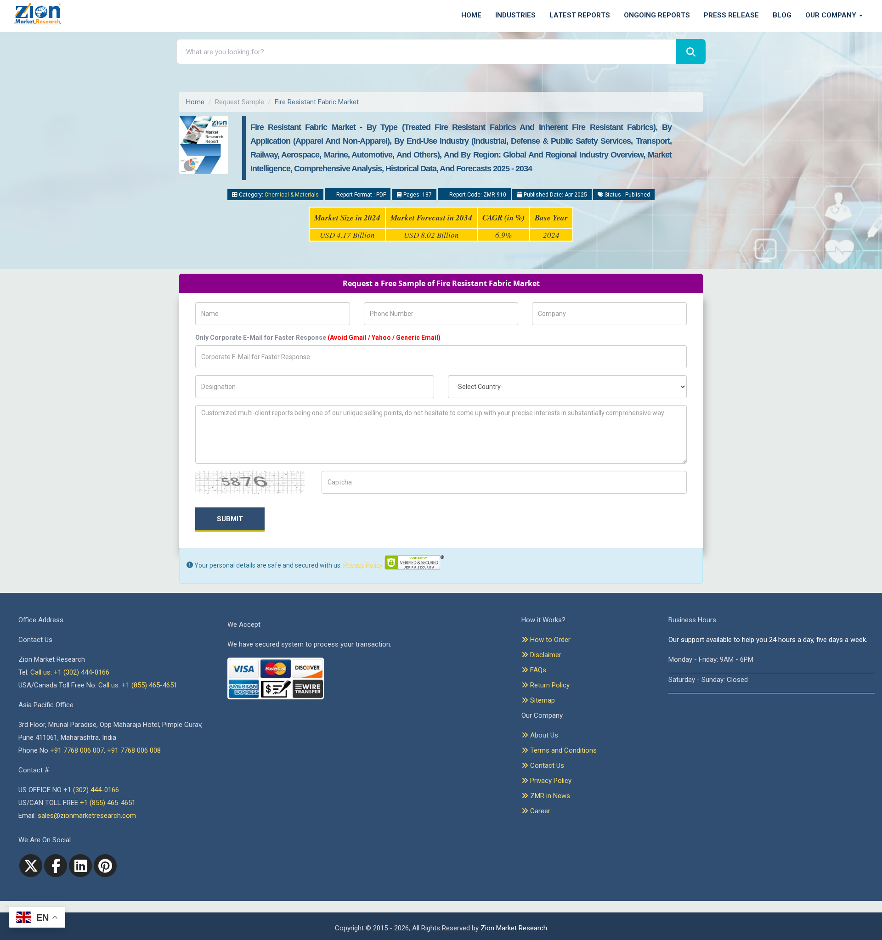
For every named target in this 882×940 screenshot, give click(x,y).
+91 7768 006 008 (134, 750)
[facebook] (55, 865)
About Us (543, 735)
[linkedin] (80, 865)
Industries (515, 15)
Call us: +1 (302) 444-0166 (69, 672)
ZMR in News (549, 796)
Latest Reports (579, 15)
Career (539, 811)
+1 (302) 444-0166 (91, 790)
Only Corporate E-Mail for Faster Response (318, 337)
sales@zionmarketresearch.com (87, 815)
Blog (782, 15)
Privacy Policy (363, 565)
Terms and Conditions (562, 750)
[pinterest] (105, 865)
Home (471, 15)
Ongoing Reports (657, 15)
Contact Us (546, 765)
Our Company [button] (831, 15)
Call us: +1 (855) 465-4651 (137, 685)
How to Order (549, 640)
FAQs (537, 670)
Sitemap (541, 700)
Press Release (731, 15)
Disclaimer (544, 655)
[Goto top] (5, 906)
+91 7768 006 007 (77, 750)
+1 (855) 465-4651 (108, 803)
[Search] (691, 51)
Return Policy (549, 685)
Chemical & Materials (292, 194)
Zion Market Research (514, 928)
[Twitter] (30, 865)
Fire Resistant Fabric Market (317, 102)
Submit (230, 519)
